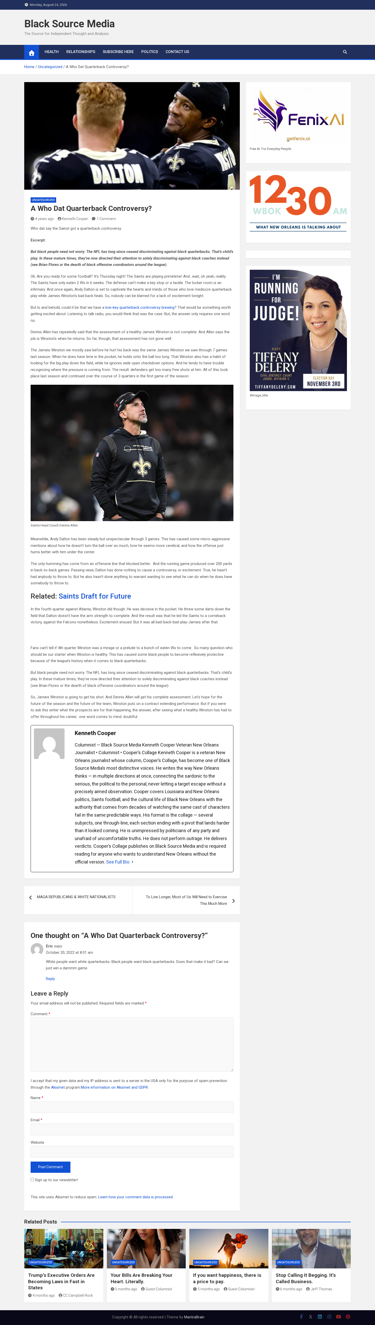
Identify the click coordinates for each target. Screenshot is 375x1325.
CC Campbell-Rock (78, 1295)
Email (36, 1120)
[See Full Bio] (132, 862)
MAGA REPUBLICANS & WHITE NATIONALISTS (76, 897)
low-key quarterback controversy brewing (139, 307)
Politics (149, 51)
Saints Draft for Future (95, 596)
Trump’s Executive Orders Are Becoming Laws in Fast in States (61, 1281)
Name (37, 1098)
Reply (50, 978)
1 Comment (106, 219)
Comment (40, 1014)
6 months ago (291, 1289)
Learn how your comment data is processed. (135, 1197)
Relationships (80, 51)
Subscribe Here (118, 51)
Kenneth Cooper (75, 219)
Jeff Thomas (321, 1289)
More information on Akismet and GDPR (114, 1087)
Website (37, 1142)
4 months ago (44, 1295)
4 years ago (44, 219)
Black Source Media (69, 24)
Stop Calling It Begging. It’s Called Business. (306, 1278)
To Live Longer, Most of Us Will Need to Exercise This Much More (186, 900)
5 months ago (126, 1289)
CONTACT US (177, 51)
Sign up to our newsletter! (56, 1180)
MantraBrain (194, 1317)
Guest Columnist (159, 1289)
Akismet (58, 1087)
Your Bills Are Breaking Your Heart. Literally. (141, 1278)
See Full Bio (117, 862)
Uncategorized (43, 200)
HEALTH (52, 51)
